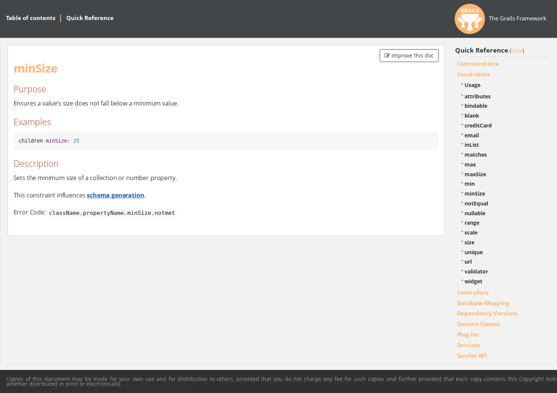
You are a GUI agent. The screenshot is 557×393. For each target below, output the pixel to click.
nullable (475, 213)
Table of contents (30, 18)
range (472, 222)
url (468, 261)
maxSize (475, 174)
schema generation (115, 195)
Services (468, 345)
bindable (476, 105)
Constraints (473, 74)
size (469, 242)
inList (472, 144)
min (470, 183)
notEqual (476, 203)
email (472, 135)
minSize (475, 193)
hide (517, 50)
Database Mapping (483, 303)
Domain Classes (478, 324)
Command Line (478, 63)
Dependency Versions (487, 313)
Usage (472, 85)
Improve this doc (412, 55)
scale (471, 232)
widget (473, 281)
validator (476, 271)
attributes (478, 96)
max (470, 164)
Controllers (472, 292)
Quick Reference (90, 18)
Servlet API (472, 355)
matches (476, 154)
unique (474, 252)
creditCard (478, 125)
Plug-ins (468, 334)
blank (472, 115)
